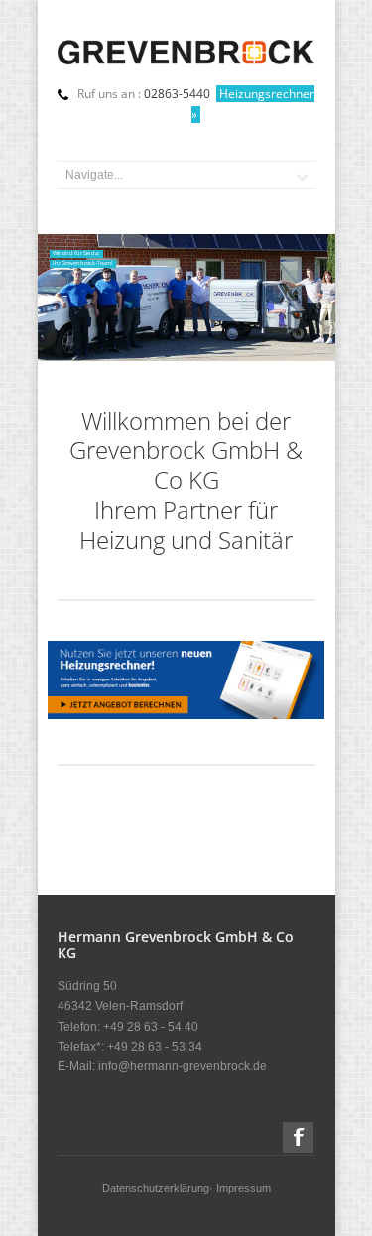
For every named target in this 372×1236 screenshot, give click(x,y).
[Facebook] (298, 1137)
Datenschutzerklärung (155, 1188)
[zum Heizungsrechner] (186, 715)
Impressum (243, 1188)
